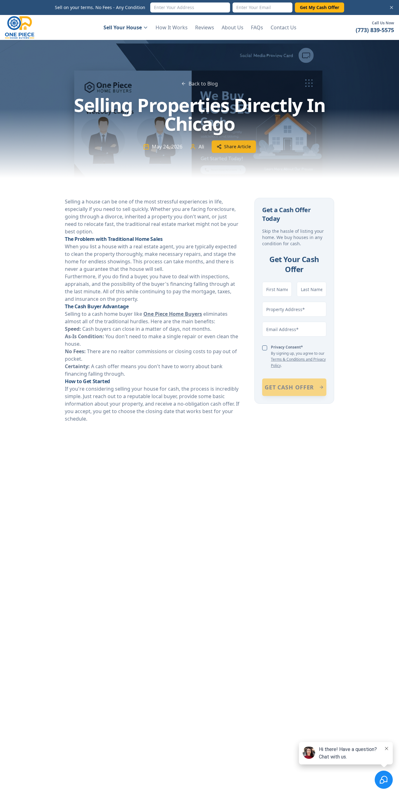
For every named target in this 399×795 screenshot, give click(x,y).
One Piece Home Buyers (172, 313)
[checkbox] (264, 347)
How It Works (172, 27)
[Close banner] (392, 7)
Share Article (237, 146)
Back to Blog (203, 83)
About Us (232, 27)
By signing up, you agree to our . (298, 356)
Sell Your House (122, 27)
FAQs (257, 27)
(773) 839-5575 (375, 30)
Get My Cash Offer (319, 7)
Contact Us (283, 27)
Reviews (204, 27)
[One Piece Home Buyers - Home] (24, 27)
